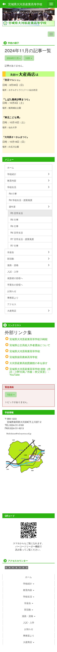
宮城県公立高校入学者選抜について (30, 345)
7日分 (10, 394)
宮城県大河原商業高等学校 (25, 351)
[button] (6, 12)
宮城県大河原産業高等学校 (25, 4)
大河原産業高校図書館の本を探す (29, 363)
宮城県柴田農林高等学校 (23, 357)
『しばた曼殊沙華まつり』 (16, 99)
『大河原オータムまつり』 (15, 136)
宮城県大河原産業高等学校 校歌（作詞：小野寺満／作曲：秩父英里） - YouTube (30, 371)
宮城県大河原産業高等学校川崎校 (29, 339)
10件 (28, 58)
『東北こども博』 (11, 117)
